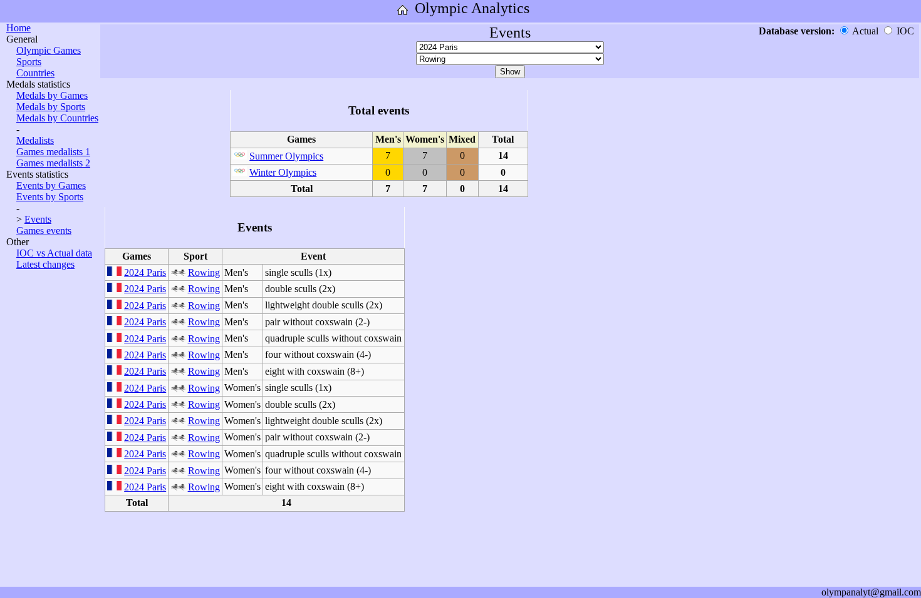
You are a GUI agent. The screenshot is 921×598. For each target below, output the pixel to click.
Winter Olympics (282, 172)
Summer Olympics (286, 156)
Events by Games (51, 185)
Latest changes (45, 264)
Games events (43, 230)
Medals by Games (52, 95)
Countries (35, 73)
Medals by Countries (57, 118)
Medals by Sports (50, 106)
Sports (28, 61)
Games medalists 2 (53, 163)
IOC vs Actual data (54, 253)
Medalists (35, 140)
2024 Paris (145, 272)
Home (18, 28)
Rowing (204, 272)
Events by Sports (49, 196)
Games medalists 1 (53, 151)
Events (37, 219)
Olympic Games (48, 50)
